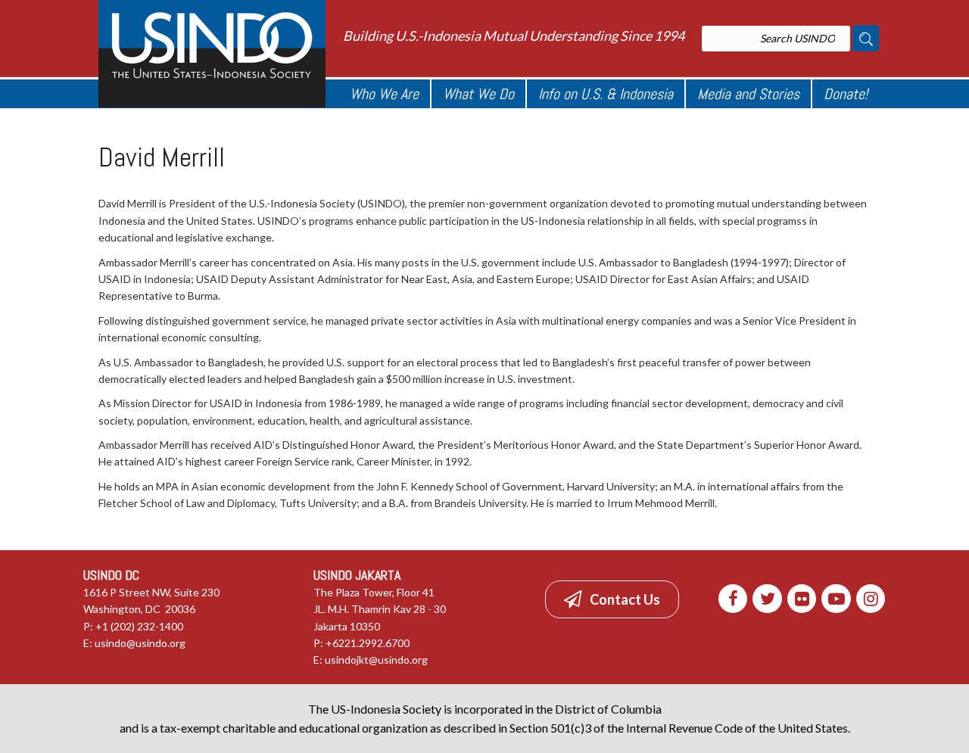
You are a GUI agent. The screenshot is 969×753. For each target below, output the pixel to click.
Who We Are (384, 94)
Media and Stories (748, 94)
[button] (612, 599)
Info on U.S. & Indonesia (605, 94)
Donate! (846, 94)
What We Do (478, 94)
